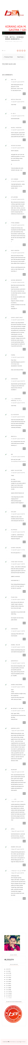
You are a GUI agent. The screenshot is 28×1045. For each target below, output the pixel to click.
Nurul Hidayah (16, 127)
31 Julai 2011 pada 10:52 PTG (18, 532)
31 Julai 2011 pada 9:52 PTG (17, 225)
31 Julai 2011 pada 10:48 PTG (18, 514)
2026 (7, 969)
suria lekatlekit (17, 317)
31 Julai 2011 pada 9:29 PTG (17, 81)
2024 (7, 973)
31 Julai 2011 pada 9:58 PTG (17, 357)
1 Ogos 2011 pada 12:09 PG (17, 730)
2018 (7, 985)
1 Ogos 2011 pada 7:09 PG (17, 801)
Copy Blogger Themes (21, 1041)
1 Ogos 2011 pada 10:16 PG (17, 831)
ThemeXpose (13, 1041)
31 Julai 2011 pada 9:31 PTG (17, 115)
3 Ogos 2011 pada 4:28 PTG (17, 873)
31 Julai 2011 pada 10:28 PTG (18, 438)
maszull (14, 436)
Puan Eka (14, 597)
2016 (7, 989)
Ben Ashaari (10, 41)
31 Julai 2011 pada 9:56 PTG (17, 319)
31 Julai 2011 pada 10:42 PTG (18, 472)
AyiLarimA (14, 197)
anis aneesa (15, 250)
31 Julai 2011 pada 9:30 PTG (17, 101)
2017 (7, 987)
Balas (24, 93)
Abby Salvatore (16, 470)
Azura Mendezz (16, 280)
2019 (7, 983)
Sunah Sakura (16, 547)
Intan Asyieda (16, 145)
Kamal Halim (15, 644)
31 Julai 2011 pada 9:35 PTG (17, 129)
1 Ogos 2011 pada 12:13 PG (17, 771)
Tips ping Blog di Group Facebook (18, 461)
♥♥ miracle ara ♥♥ (17, 708)
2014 (7, 993)
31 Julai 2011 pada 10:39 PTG (18, 456)
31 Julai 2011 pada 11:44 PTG (18, 710)
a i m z (13, 113)
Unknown (14, 378)
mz (12, 454)
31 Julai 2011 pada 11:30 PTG (18, 599)
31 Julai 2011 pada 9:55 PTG (17, 282)
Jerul (13, 829)
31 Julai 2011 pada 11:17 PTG (18, 549)
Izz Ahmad (14, 179)
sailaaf (13, 511)
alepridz (14, 529)
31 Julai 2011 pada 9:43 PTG (17, 199)
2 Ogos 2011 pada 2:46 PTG (17, 849)
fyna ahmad (15, 222)
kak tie (13, 79)
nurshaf (14, 769)
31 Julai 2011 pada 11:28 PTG (18, 564)
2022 (7, 977)
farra (13, 355)
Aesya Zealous (16, 99)
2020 (7, 981)
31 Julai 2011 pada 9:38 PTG (17, 147)
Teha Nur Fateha (17, 561)
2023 (7, 975)
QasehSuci (14, 660)
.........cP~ (14, 799)
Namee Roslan (16, 847)
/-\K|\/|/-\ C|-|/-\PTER (18, 870)
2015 (7, 991)
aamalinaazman (16, 684)
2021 (7, 979)
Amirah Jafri (15, 728)
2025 (7, 971)
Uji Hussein (15, 414)
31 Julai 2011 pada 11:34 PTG (18, 647)
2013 (7, 995)
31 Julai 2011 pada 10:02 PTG (18, 381)
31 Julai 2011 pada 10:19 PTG (18, 402)
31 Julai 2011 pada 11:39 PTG (18, 686)
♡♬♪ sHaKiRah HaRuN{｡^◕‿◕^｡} (16, 399)
